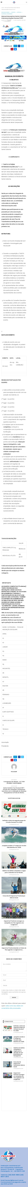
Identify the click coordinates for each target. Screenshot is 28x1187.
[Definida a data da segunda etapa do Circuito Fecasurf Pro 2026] (14, 809)
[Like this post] (15, 46)
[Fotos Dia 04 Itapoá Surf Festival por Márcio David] (14, 885)
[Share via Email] (15, 49)
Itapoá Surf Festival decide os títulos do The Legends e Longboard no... (14, 949)
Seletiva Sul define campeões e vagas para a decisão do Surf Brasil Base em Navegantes (19, 1052)
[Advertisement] (14, 1097)
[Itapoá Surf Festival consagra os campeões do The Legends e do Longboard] (14, 910)
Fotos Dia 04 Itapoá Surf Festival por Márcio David (14, 897)
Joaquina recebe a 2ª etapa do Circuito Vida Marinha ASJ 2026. (14, 846)
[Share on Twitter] (22, 46)
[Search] (26, 2)
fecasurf (9, 20)
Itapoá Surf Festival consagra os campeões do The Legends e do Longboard (14, 923)
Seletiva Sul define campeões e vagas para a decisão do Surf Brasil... (14, 871)
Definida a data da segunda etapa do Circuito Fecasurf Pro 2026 (14, 821)
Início (2, 7)
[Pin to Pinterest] (12, 49)
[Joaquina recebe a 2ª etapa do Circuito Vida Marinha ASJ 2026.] (14, 835)
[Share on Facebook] (19, 46)
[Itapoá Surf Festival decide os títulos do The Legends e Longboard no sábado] (14, 937)
